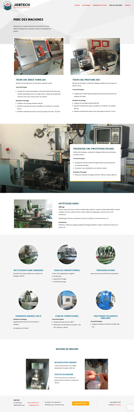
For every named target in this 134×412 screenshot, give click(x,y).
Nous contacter (81, 403)
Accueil (77, 5)
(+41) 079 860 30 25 (33, 403)
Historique (86, 5)
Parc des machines (115, 5)
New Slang (117, 405)
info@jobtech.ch (34, 405)
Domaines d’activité (100, 5)
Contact (128, 5)
